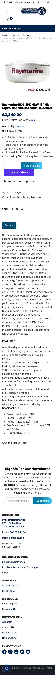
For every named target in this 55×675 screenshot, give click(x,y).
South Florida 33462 (13, 526)
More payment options (19, 181)
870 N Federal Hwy (12, 523)
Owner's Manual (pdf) (14, 442)
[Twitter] (16, 651)
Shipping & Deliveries (13, 561)
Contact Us (8, 627)
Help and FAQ (9, 638)
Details (9, 225)
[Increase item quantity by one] (16, 165)
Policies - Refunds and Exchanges (20, 567)
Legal (5, 572)
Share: (5, 208)
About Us (7, 621)
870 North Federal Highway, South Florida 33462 (28, 2)
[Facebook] (4, 651)
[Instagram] (10, 651)
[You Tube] (28, 651)
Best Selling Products (28, 197)
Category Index (10, 585)
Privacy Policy (9, 632)
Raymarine (21, 192)
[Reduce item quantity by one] (5, 165)
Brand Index (8, 590)
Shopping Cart (10, 609)
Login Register (9, 603)
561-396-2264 (18, 532)
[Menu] (4, 11)
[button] (8, 11)
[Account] (3, 19)
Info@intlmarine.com (13, 537)
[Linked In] (22, 651)
